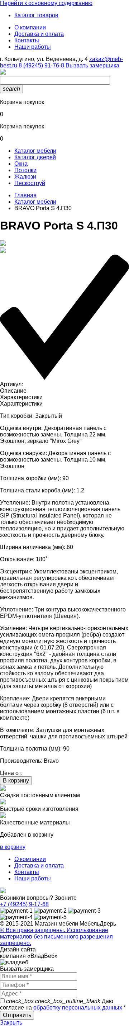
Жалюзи (25, 177)
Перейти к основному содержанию (46, 3)
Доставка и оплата (39, 34)
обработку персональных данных (77, 1007)
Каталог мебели (35, 151)
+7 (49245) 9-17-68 (24, 904)
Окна (21, 164)
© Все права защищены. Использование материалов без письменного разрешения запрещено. (56, 936)
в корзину (12, 847)
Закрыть (11, 1023)
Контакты (26, 40)
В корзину (16, 780)
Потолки (25, 170)
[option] (64, 243)
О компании (30, 27)
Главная (25, 195)
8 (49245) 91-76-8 (41, 65)
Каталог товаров (36, 15)
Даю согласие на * (63, 1004)
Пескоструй (29, 183)
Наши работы (32, 47)
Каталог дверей (35, 157)
